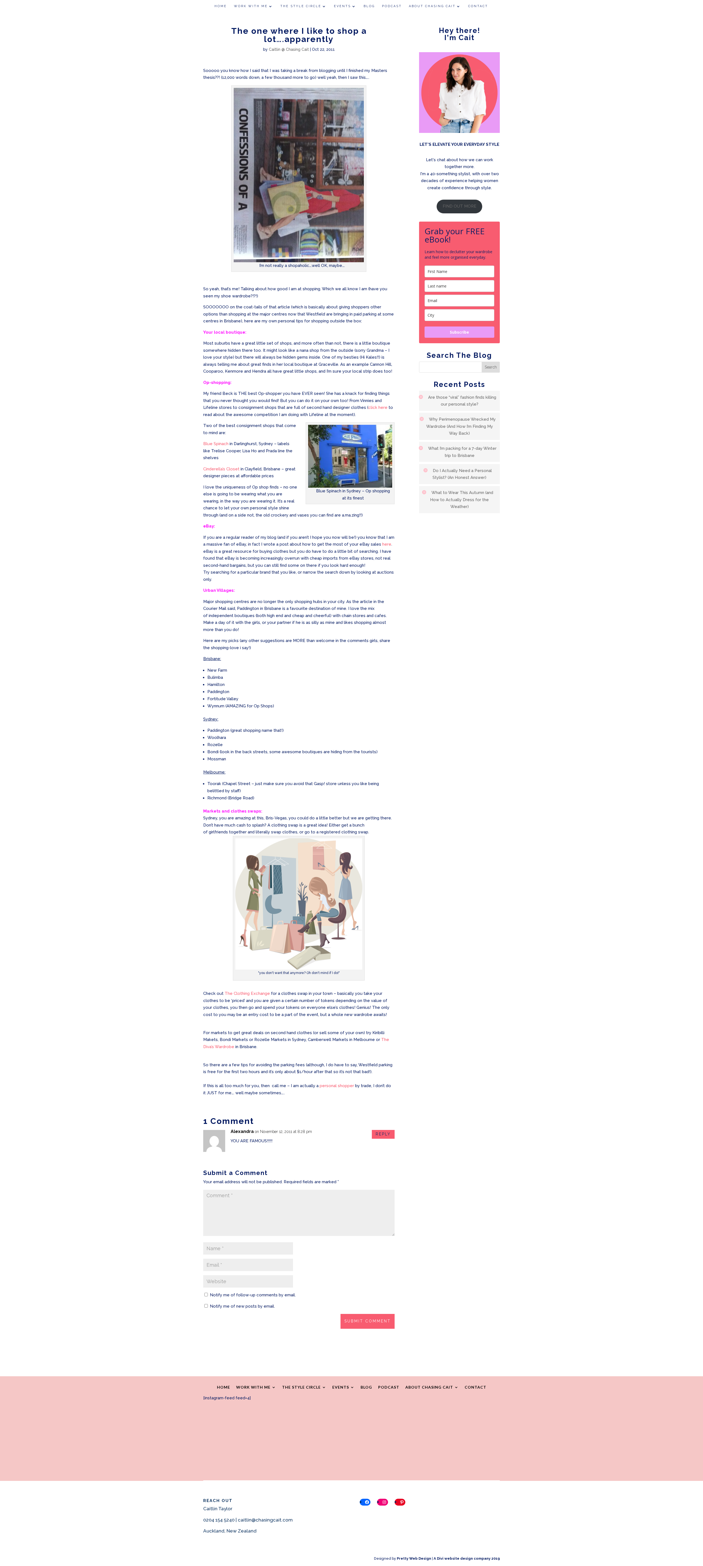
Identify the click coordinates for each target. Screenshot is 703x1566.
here (386, 544)
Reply (383, 1134)
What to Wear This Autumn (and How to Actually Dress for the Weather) (461, 499)
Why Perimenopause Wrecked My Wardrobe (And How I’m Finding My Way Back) (461, 426)
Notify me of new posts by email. (242, 1306)
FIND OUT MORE (459, 206)
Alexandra (242, 1131)
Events (342, 6)
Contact (478, 6)
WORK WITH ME (251, 6)
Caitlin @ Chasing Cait (289, 49)
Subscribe (459, 332)
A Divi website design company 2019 (467, 1558)
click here (377, 407)
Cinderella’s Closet (221, 469)
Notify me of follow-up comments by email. (253, 1295)
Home (220, 6)
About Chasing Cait (432, 6)
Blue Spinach (215, 443)
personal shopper (337, 1085)
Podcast (392, 6)
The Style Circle (300, 6)
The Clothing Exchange (248, 993)
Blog (369, 6)
